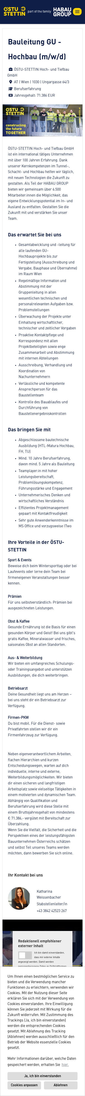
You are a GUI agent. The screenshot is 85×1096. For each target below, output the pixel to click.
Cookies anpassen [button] (24, 1085)
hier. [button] (65, 1065)
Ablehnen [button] (61, 1085)
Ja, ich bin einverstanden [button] (42, 1076)
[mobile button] (77, 11)
